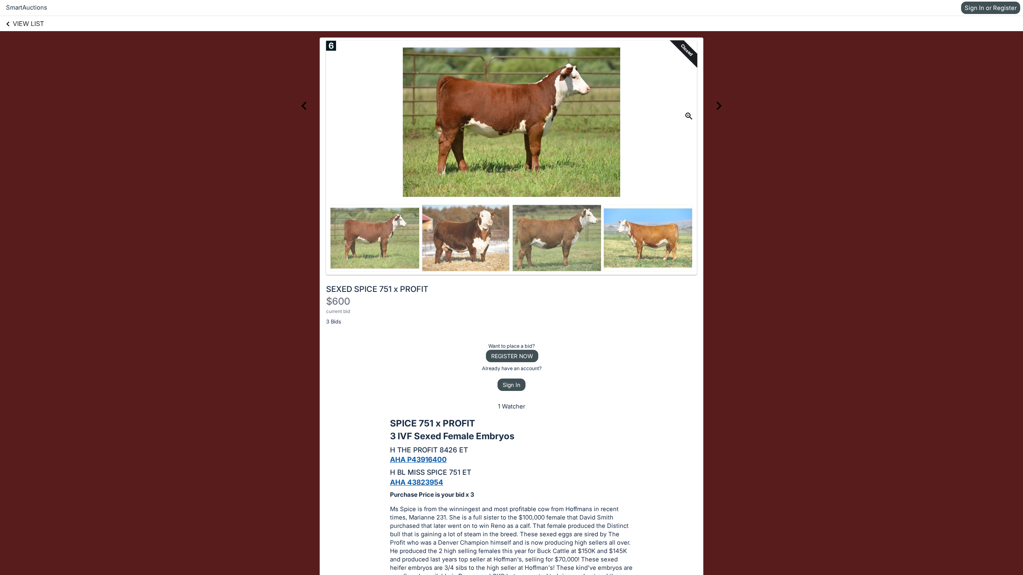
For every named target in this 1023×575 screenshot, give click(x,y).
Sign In (511, 384)
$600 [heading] (338, 301)
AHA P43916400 (418, 459)
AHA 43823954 (416, 482)
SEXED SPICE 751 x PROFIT (377, 289)
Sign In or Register (991, 8)
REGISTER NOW (512, 356)
